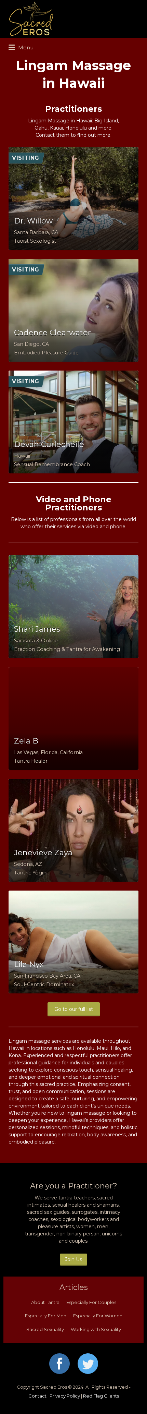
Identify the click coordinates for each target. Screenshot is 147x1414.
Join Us (73, 1259)
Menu (25, 47)
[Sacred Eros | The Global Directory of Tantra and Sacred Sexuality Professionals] (72, 19)
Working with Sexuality (96, 1329)
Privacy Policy (65, 1396)
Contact (37, 1396)
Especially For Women (97, 1315)
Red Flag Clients (101, 1396)
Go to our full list (73, 1009)
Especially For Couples (91, 1302)
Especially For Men (45, 1315)
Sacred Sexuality (45, 1329)
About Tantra (45, 1302)
